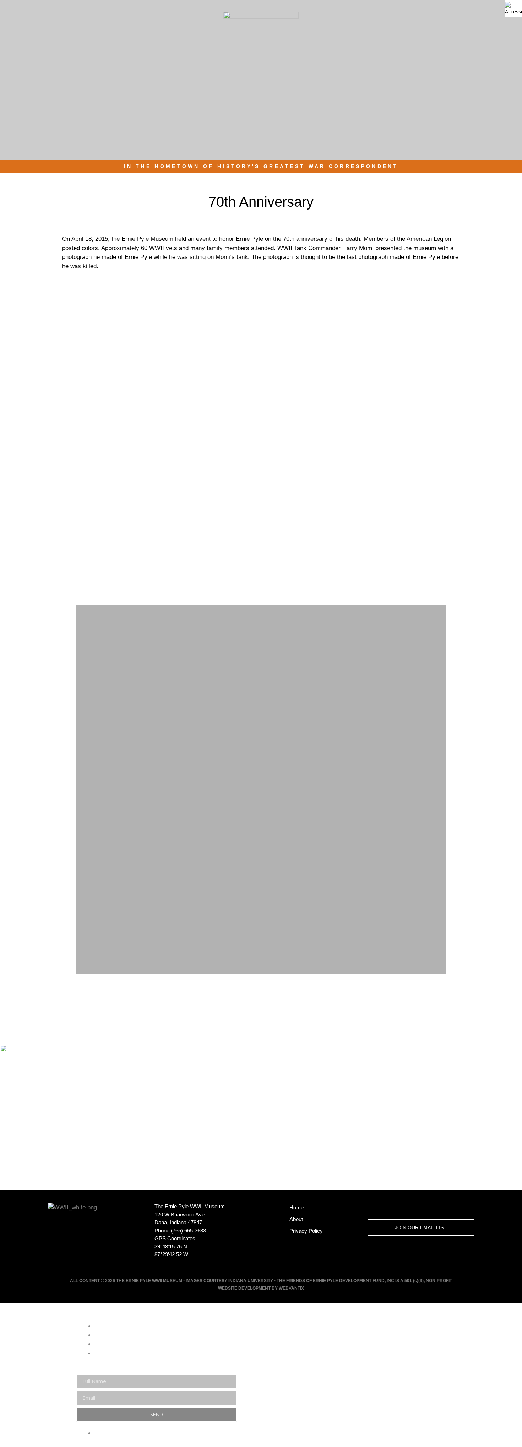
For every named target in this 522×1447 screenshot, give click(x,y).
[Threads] (449, 1207)
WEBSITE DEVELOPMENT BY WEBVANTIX (261, 1288)
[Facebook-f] (398, 1207)
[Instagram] (423, 1207)
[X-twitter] (372, 1207)
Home (296, 1207)
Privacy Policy (306, 1231)
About (296, 1219)
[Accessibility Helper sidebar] (513, 8)
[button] (481, 29)
